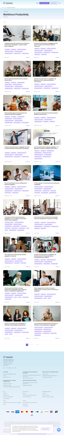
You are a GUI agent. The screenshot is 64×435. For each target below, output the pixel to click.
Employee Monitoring (18, 51)
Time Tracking (53, 190)
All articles (6, 11)
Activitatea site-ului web (7, 383)
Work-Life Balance (17, 122)
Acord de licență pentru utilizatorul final (30, 402)
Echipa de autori (6, 395)
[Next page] (39, 345)
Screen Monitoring (44, 192)
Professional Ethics (48, 154)
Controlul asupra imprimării (47, 377)
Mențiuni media (25, 391)
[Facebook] (7, 368)
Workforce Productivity (22, 49)
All (4, 22)
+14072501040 (5, 365)
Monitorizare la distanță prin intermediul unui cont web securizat (32, 376)
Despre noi (5, 393)
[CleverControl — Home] (8, 3)
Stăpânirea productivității (27, 385)
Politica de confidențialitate (8, 396)
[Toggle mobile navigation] (60, 3)
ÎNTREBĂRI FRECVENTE (46, 391)
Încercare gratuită (44, 3)
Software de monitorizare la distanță (30, 372)
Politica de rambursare (27, 396)
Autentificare (54, 3)
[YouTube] (10, 368)
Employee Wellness (21, 82)
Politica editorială (6, 398)
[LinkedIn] (12, 368)
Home (3, 7)
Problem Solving (25, 297)
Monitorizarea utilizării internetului (9, 381)
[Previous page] (24, 345)
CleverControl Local (6, 377)
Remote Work (46, 121)
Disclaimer (44, 393)
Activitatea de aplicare (7, 385)
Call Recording (37, 54)
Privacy (27, 228)
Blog (5, 7)
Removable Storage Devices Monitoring (49, 375)
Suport (4, 400)
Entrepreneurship (47, 263)
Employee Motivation (18, 120)
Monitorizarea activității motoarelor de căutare (11, 386)
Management (7, 49)
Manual (24, 393)
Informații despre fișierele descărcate (29, 395)
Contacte (24, 400)
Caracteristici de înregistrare (50, 371)
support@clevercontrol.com (7, 364)
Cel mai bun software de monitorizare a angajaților (12, 402)
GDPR (4, 404)
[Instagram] (4, 368)
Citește (27, 57)
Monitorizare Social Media (29, 380)
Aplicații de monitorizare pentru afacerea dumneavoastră (30, 383)
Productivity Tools (17, 53)
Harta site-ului (25, 404)
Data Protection (8, 192)
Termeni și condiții (45, 395)
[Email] (15, 368)
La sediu (4, 375)
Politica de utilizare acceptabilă (47, 396)
